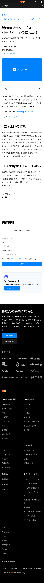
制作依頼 (9, 335)
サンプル (5, 421)
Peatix (4, 553)
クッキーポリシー (30, 483)
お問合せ (5, 489)
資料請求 (5, 438)
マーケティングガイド (32, 454)
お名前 (4, 242)
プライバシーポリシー (17, 259)
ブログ (4, 15)
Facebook (6, 540)
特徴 (3, 413)
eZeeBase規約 (29, 516)
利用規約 (27, 507)
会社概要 (5, 479)
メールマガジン (30, 450)
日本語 (6, 561)
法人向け (27, 430)
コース (26, 408)
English (13, 561)
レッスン (27, 413)
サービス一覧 (7, 408)
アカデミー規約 (30, 520)
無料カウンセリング (31, 421)
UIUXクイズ (28, 463)
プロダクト (6, 454)
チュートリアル (30, 417)
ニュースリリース (14, 116)
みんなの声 (6, 467)
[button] (3, 1)
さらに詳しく (12, 288)
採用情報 (5, 484)
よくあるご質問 (30, 425)
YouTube (5, 532)
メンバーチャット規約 (32, 511)
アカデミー (6, 459)
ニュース (5, 450)
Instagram (6, 545)
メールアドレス (7, 250)
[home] (22, 2)
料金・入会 (28, 404)
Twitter (4, 549)
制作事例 (5, 417)
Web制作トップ (8, 404)
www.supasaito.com (25, 111)
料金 (3, 425)
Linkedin (5, 536)
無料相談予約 (9, 341)
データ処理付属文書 (31, 488)
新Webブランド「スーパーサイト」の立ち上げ (21, 19)
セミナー (27, 459)
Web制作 (5, 463)
